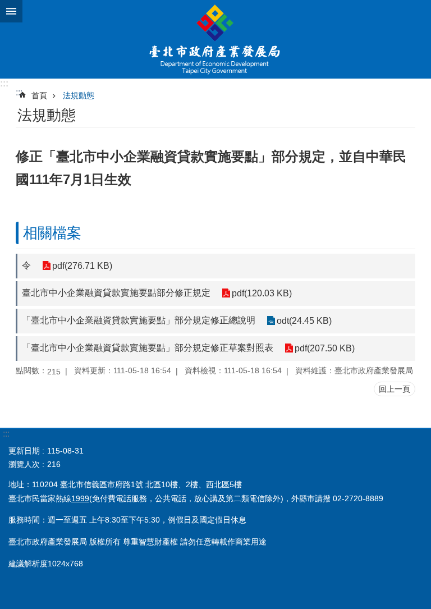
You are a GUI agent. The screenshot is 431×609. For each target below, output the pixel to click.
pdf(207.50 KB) (325, 348)
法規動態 (78, 95)
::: (4, 83)
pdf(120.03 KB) (262, 293)
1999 (80, 498)
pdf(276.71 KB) (82, 266)
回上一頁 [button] (394, 388)
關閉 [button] (11, 11)
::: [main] (19, 92)
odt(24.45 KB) (304, 321)
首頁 (39, 95)
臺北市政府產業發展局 (215, 39)
